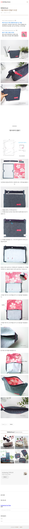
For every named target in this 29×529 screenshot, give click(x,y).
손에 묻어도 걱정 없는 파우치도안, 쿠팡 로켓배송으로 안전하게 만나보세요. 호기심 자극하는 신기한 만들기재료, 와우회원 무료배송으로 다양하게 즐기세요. (14, 25)
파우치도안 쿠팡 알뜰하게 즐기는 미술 (12, 22)
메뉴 (27, 2)
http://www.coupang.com (8, 20)
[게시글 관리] (6, 424)
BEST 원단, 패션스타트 (8, 32)
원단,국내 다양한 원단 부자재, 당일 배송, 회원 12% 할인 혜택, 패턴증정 (10, 35)
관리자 (21, 527)
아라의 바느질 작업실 (6, 474)
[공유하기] (5, 424)
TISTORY (16, 527)
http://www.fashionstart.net (8, 30)
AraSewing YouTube (6, 505)
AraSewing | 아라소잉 (7, 472)
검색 (27, 510)
